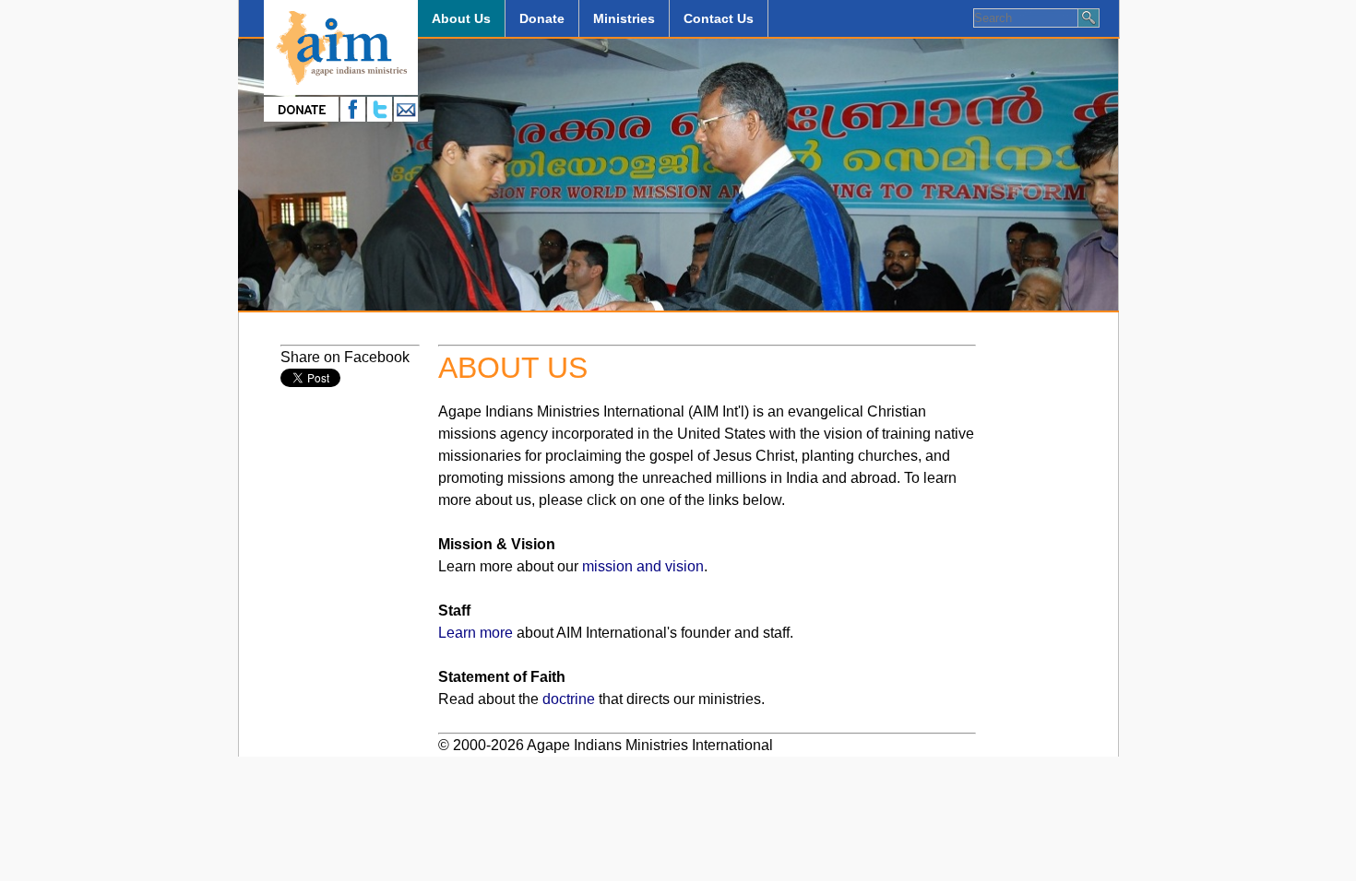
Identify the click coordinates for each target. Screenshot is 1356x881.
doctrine (568, 699)
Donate (542, 18)
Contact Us (719, 18)
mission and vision (643, 566)
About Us (461, 18)
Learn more (475, 632)
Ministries (624, 18)
